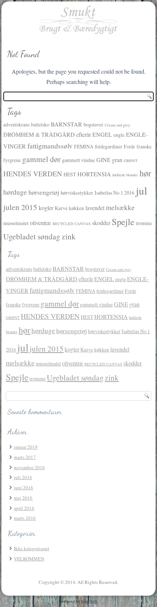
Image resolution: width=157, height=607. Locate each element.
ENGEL (102, 134)
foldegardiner (108, 146)
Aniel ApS (89, 601)
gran (117, 160)
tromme (144, 223)
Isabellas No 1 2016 (114, 192)
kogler (46, 208)
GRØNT (131, 160)
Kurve (61, 208)
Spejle (123, 222)
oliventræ (40, 223)
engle (119, 134)
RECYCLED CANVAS (72, 223)
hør (145, 173)
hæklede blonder (125, 174)
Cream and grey (117, 125)
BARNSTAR (66, 124)
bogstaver (93, 124)
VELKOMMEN (29, 558)
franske (144, 146)
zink (69, 236)
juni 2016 (23, 487)
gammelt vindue (78, 160)
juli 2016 (23, 477)
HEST (70, 174)
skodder (101, 223)
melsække (120, 207)
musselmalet (15, 223)
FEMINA (83, 146)
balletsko (40, 124)
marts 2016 (25, 518)
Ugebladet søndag (31, 236)
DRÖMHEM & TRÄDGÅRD (39, 134)
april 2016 (24, 508)
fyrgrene (12, 160)
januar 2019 (26, 447)
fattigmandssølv (50, 145)
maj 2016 (23, 497)
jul (141, 190)
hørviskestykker (77, 192)
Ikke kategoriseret (31, 548)
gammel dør (41, 159)
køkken (76, 208)
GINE (103, 160)
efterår (83, 134)
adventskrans (16, 124)
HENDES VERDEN (32, 173)
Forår (129, 146)
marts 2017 (25, 457)
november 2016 (29, 467)
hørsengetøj (43, 192)
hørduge (15, 191)
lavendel (94, 208)
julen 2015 (20, 207)
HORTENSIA (94, 174)
